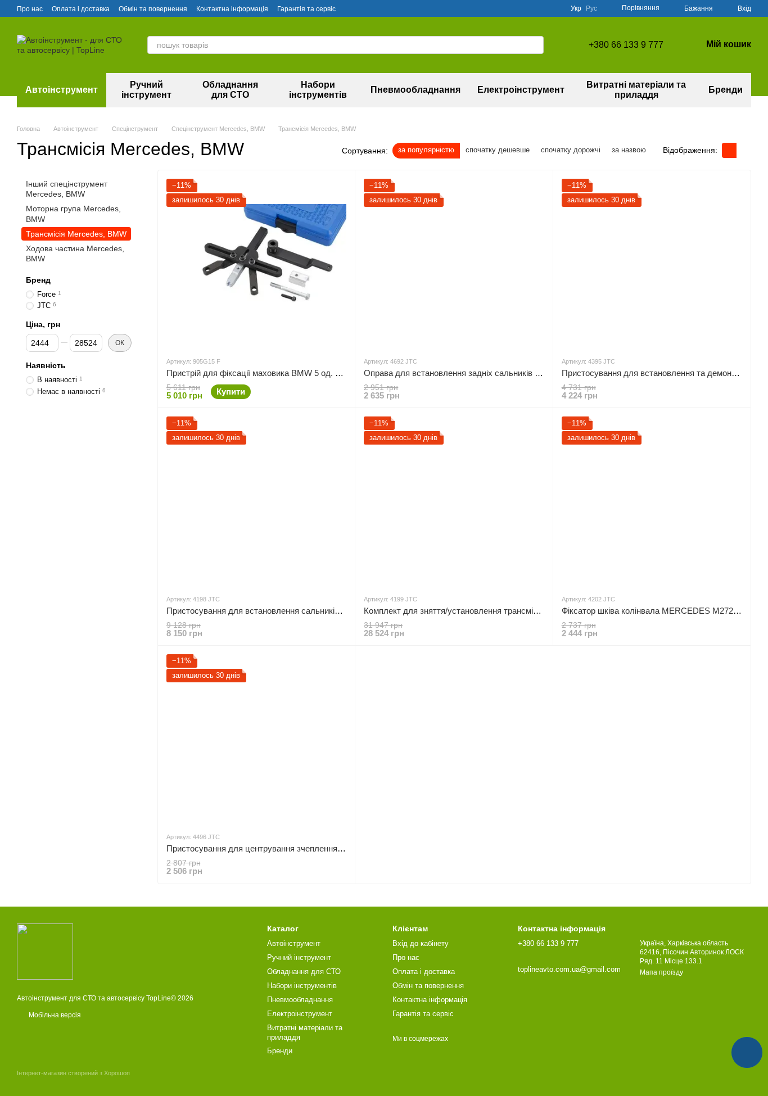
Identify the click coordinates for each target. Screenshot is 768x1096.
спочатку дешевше (498, 150)
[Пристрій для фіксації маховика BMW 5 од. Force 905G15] (256, 263)
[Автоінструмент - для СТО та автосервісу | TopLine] (45, 951)
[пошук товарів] (535, 45)
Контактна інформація (232, 9)
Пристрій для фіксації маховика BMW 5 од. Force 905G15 (277, 373)
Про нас (30, 9)
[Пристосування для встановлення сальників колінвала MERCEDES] (256, 500)
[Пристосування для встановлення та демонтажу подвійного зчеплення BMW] (652, 263)
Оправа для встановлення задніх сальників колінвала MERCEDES (494, 373)
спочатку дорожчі (570, 150)
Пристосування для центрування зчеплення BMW (263, 848)
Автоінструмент (61, 89)
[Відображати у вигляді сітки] (729, 150)
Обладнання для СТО (230, 89)
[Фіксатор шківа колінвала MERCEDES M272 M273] (652, 500)
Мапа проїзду (661, 972)
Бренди (725, 89)
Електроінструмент (520, 89)
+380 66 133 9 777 (626, 44)
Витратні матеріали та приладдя (636, 89)
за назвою (629, 150)
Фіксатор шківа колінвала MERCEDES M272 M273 (659, 610)
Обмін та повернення (153, 9)
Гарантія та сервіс (306, 9)
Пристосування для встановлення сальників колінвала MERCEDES (298, 610)
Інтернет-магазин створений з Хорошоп (73, 1073)
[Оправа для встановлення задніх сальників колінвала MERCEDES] (454, 263)
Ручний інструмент (146, 89)
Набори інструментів (318, 89)
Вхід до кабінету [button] (420, 943)
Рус (591, 8)
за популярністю (426, 150)
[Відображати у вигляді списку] (744, 150)
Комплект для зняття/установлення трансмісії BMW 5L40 (474, 610)
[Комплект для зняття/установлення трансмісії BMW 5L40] (454, 500)
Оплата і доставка (81, 9)
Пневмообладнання (415, 89)
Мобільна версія (54, 1015)
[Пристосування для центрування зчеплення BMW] (256, 738)
